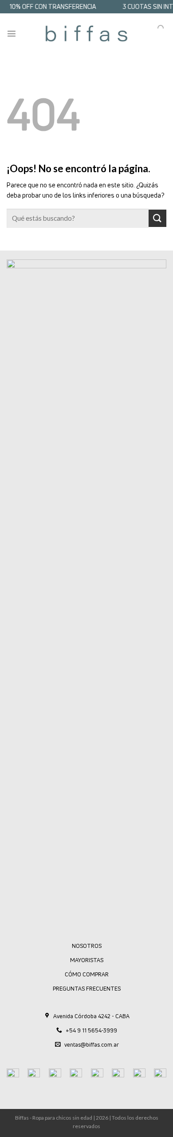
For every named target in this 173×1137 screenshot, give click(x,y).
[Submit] (157, 218)
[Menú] (11, 33)
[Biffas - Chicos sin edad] (86, 33)
